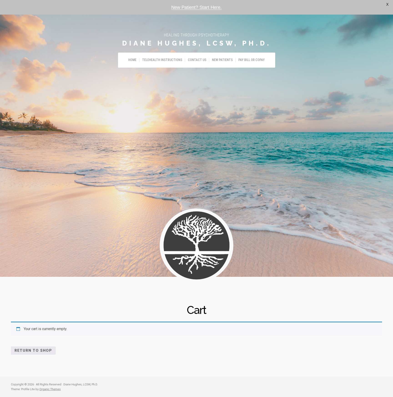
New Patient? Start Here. (196, 7)
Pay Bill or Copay (251, 60)
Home (132, 60)
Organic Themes (50, 389)
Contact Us (197, 60)
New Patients (222, 60)
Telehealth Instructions (162, 60)
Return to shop (33, 350)
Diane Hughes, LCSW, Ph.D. (196, 43)
